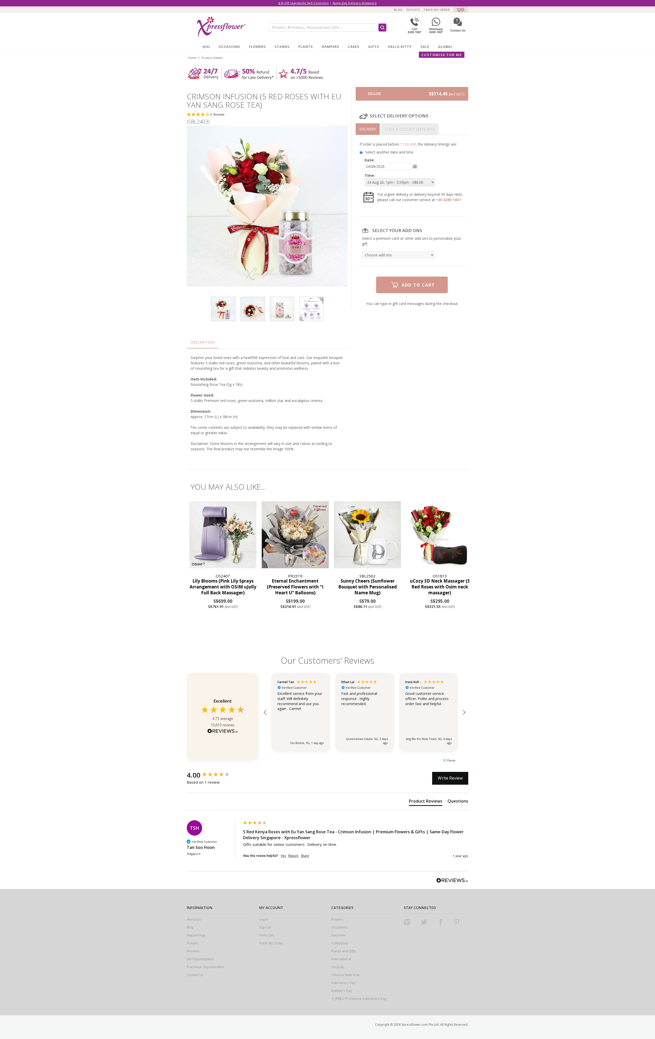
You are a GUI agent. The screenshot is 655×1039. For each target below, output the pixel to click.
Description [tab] (202, 342)
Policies (193, 943)
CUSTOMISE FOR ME (441, 54)
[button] (267, 115)
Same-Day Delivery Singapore (355, 3)
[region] (364, 712)
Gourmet (338, 935)
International (341, 959)
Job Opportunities (200, 959)
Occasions (229, 46)
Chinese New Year (345, 974)
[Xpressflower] (219, 27)
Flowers (257, 46)
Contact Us (195, 974)
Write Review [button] (450, 778)
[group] (214, 775)
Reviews (193, 951)
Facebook (441, 922)
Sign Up (265, 927)
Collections (339, 943)
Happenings (196, 935)
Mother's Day (341, 990)
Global (445, 46)
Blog (398, 10)
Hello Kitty (400, 46)
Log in (263, 919)
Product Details (212, 58)
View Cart (266, 935)
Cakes (353, 46)
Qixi (206, 46)
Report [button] (293, 856)
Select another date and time (389, 152)
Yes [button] (283, 856)
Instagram (407, 922)
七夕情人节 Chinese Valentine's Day (359, 998)
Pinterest (457, 922)
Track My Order (436, 10)
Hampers (330, 46)
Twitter (424, 922)
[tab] (368, 129)
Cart (458, 10)
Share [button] (305, 856)
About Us (194, 919)
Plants (305, 46)
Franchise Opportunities (205, 967)
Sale (424, 46)
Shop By (337, 967)
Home (192, 58)
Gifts (373, 46)
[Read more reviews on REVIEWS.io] (222, 732)
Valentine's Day (343, 982)
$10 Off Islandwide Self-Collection (303, 3)
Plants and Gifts (343, 951)
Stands (282, 46)
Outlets (413, 10)
